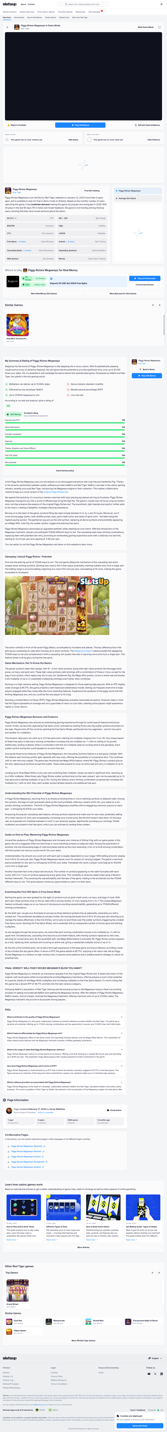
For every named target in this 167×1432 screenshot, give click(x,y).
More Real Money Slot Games (44, 293)
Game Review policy (65, 470)
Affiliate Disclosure (58, 1380)
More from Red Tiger (80, 17)
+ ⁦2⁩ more (22, 241)
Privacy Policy (57, 1376)
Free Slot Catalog (92, 190)
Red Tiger (17, 192)
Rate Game (73, 140)
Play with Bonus (82, 125)
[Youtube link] (149, 1374)
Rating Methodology (11, 1388)
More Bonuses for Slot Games (123, 293)
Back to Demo (149, 369)
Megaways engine (83, 651)
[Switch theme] (161, 4)
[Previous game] (153, 305)
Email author (116, 1110)
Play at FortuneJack (146, 278)
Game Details (19, 17)
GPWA (42, 1410)
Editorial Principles (10, 1384)
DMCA (55, 1410)
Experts (6, 1372)
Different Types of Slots (56, 1227)
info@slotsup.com (39, 1405)
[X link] (155, 1374)
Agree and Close (140, 1426)
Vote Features (154, 140)
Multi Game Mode (146, 27)
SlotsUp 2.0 (8, 1376)
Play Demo (7, 17)
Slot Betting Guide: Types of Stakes (141, 1227)
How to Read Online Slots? (97, 1227)
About (23, 4)
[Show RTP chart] (15, 218)
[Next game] (159, 305)
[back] (7, 27)
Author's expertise (45, 1112)
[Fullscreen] (159, 27)
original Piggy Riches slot (56, 492)
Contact (31, 4)
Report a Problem (18, 125)
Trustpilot (155, 1410)
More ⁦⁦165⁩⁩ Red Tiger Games (83, 1340)
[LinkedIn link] (161, 1374)
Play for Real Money (34, 17)
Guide (101, 1372)
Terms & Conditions (59, 1384)
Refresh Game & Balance (149, 125)
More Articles (83, 1247)
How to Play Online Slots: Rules (20, 1227)
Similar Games (50, 17)
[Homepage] (9, 4)
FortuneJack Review (145, 285)
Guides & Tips (64, 17)
